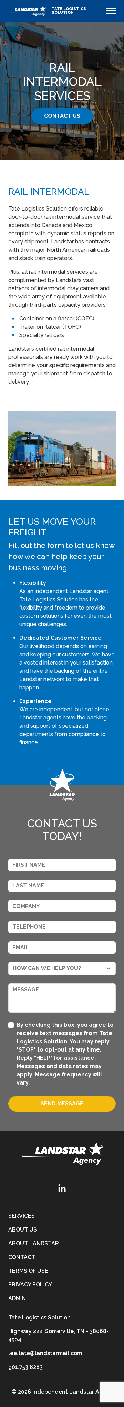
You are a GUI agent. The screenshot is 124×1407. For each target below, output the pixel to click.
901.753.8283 (25, 1367)
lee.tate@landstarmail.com (45, 1353)
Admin (17, 1298)
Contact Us (62, 116)
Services (21, 1216)
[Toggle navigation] (111, 11)
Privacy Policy (30, 1284)
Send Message (62, 1103)
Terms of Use (28, 1271)
